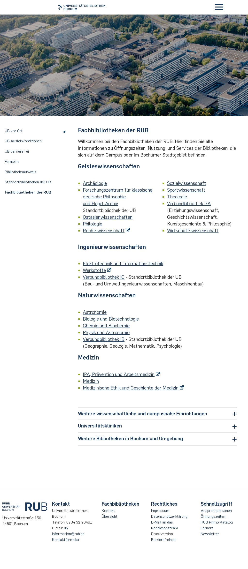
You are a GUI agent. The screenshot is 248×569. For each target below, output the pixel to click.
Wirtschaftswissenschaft (192, 230)
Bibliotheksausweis (20, 172)
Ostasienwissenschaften (107, 217)
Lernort (207, 528)
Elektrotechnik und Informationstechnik (123, 263)
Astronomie (95, 312)
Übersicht (109, 516)
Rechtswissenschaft (103, 230)
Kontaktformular (66, 539)
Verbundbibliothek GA (189, 203)
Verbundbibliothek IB (103, 339)
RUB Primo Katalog (217, 522)
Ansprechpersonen (216, 510)
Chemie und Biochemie (106, 326)
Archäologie (95, 183)
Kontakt (108, 510)
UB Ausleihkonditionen (23, 141)
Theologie (177, 197)
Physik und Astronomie (106, 332)
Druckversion (162, 534)
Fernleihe (12, 161)
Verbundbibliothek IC (103, 277)
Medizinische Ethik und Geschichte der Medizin (130, 388)
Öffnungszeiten (213, 516)
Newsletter (210, 534)
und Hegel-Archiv (100, 203)
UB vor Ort (14, 130)
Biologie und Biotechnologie (111, 319)
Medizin (91, 381)
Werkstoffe (94, 270)
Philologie (92, 224)
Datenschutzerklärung (169, 516)
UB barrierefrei (17, 151)
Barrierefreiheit (163, 539)
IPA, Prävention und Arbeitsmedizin (119, 374)
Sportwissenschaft (186, 190)
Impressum (160, 510)
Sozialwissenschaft (186, 183)
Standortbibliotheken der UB (28, 182)
